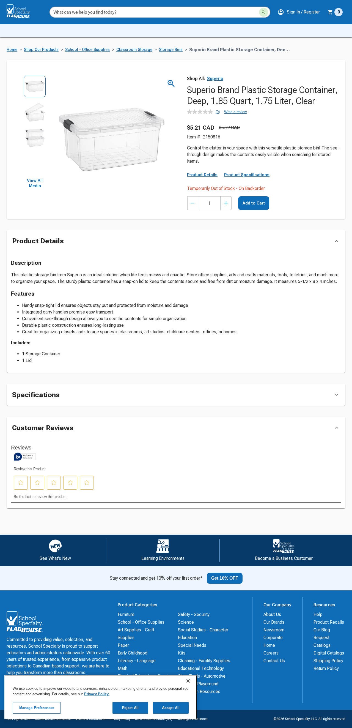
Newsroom (273, 629)
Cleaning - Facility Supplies (204, 660)
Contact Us (274, 660)
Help (318, 614)
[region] (100, 697)
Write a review (235, 112)
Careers (271, 653)
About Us (272, 614)
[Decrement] (192, 203)
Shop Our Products (41, 49)
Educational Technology (201, 668)
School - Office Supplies (87, 49)
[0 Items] (330, 12)
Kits (181, 653)
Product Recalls (329, 622)
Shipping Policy (328, 660)
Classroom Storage (134, 49)
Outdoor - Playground (198, 683)
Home (12, 49)
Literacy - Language (137, 660)
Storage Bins (171, 49)
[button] (298, 12)
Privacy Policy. (96, 694)
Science (186, 622)
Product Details (202, 174)
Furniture (126, 614)
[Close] (188, 681)
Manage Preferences (36, 708)
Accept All (171, 708)
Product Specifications (247, 174)
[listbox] (35, 126)
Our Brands (273, 622)
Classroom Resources (199, 691)
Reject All (130, 708)
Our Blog (322, 629)
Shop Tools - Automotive (202, 676)
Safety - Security (194, 614)
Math (122, 668)
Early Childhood (132, 653)
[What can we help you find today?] (263, 12)
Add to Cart (254, 203)
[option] (35, 88)
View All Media (35, 183)
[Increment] (226, 203)
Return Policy (326, 668)
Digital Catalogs (329, 653)
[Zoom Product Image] (171, 83)
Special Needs (192, 645)
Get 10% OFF (224, 578)
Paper (123, 645)
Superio (215, 78)
